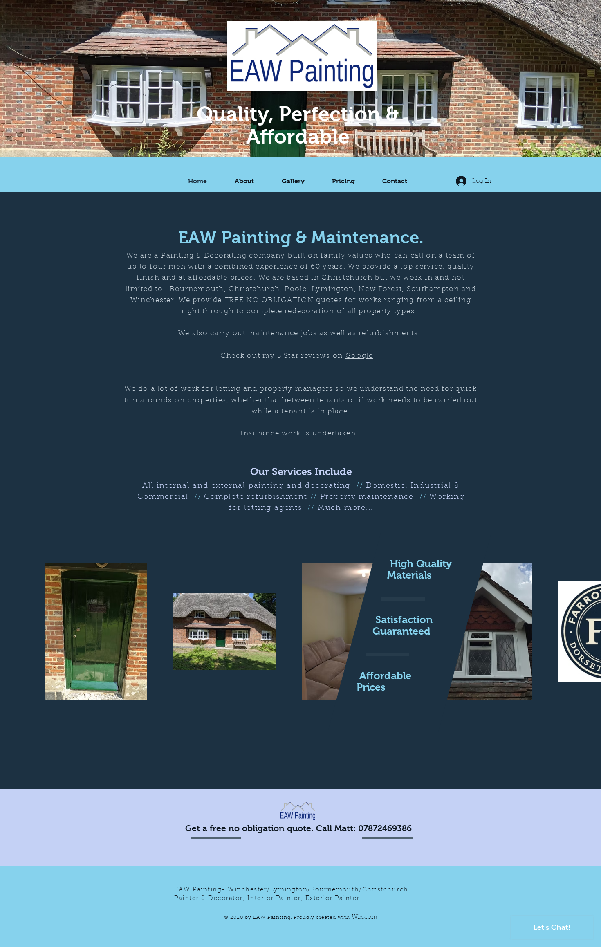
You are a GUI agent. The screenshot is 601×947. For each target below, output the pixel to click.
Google (359, 355)
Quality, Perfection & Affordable (298, 125)
